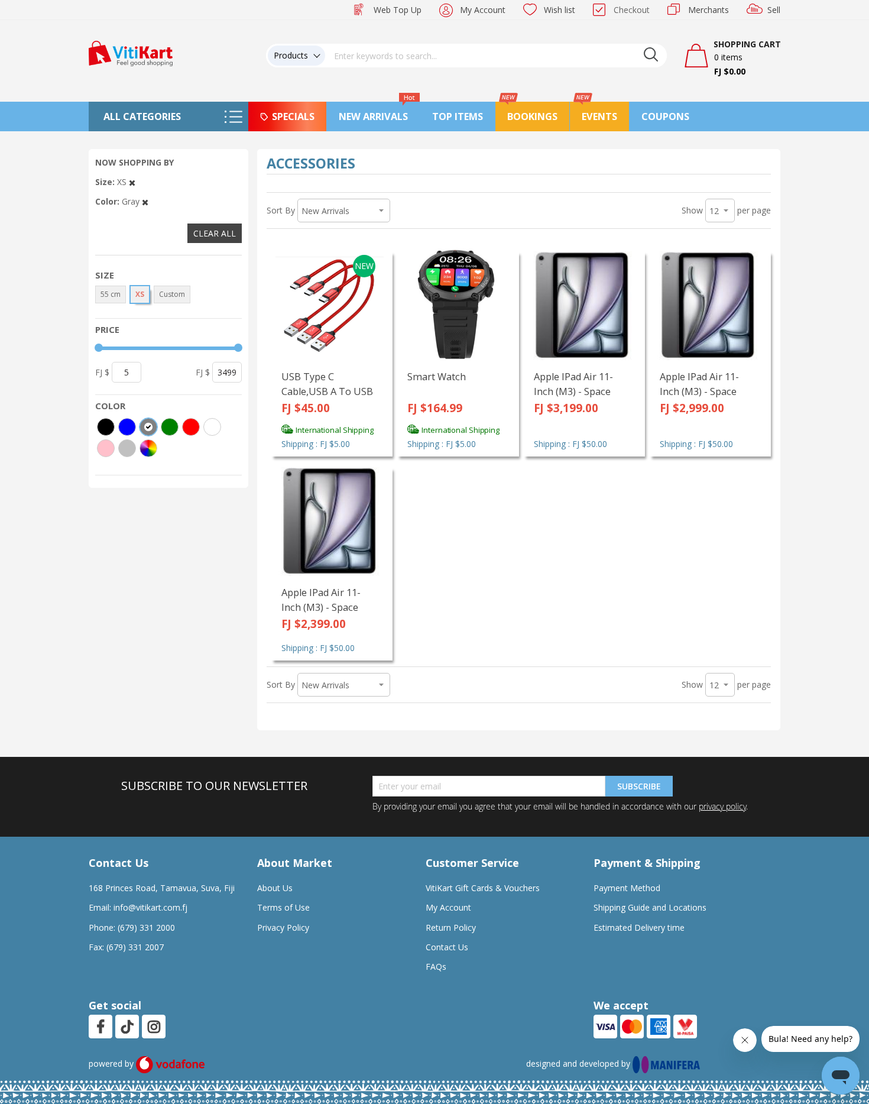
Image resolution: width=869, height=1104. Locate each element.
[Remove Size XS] (132, 181)
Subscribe (639, 786)
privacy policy (722, 806)
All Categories (142, 116)
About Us (275, 887)
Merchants (708, 9)
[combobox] (496, 55)
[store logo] (131, 52)
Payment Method (627, 887)
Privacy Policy (283, 927)
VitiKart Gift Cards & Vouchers (483, 887)
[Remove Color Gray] (145, 201)
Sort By (281, 210)
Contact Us (447, 947)
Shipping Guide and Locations (650, 907)
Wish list (559, 9)
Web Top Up (397, 9)
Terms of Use (283, 907)
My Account (482, 9)
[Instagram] (154, 1026)
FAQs (436, 966)
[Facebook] (100, 1026)
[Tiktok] (127, 1026)
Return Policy (451, 927)
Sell (773, 9)
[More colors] (148, 448)
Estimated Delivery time (639, 927)
